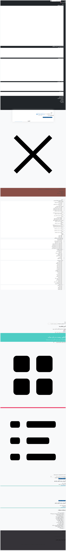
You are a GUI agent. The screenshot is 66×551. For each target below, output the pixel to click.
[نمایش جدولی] (33, 407)
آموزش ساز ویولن (58, 77)
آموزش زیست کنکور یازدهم (60, 503)
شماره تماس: (50, 115)
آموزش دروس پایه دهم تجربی (52, 31)
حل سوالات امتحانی (60, 518)
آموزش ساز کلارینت (58, 73)
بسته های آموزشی (56, 20)
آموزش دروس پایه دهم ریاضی (52, 27)
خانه (63, 4)
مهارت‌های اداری (58, 86)
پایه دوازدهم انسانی (54, 37)
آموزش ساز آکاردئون (57, 61)
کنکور (60, 42)
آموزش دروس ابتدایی (57, 6)
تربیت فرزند (60, 205)
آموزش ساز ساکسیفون (57, 68)
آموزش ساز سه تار (58, 70)
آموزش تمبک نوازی (58, 60)
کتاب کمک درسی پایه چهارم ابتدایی (55, 55)
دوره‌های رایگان (61, 520)
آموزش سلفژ (59, 79)
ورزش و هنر (61, 91)
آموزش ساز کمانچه (58, 74)
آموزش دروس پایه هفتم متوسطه (53, 22)
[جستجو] (50, 476)
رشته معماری (57, 89)
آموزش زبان (61, 96)
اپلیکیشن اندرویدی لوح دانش (58, 219)
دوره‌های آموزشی (61, 519)
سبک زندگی (62, 521)
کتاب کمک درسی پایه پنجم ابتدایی (55, 56)
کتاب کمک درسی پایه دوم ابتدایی (55, 53)
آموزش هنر (59, 93)
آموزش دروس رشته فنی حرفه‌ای (53, 38)
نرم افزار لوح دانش (60, 193)
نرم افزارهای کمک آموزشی (58, 200)
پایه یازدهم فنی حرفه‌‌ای (53, 40)
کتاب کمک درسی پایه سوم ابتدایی (55, 54)
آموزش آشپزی (58, 94)
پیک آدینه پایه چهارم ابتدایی (55, 49)
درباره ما (62, 100)
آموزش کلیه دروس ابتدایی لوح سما (58, 513)
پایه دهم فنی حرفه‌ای (53, 39)
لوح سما (62, 102)
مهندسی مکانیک (56, 88)
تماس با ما (62, 101)
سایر (61, 259)
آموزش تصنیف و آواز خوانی (56, 59)
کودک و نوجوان (60, 201)
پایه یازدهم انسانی (54, 36)
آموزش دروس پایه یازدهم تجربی (51, 32)
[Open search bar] (65, 322)
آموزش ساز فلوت (58, 72)
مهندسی (60, 87)
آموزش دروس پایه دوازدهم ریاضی (51, 29)
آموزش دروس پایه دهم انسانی (52, 35)
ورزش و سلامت (58, 92)
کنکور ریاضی (57, 44)
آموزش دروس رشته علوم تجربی (53, 30)
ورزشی (62, 528)
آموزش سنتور (59, 69)
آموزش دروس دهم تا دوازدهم (56, 25)
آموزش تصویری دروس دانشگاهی (58, 46)
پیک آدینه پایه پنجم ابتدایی (55, 50)
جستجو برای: (63, 476)
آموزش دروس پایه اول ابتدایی (54, 7)
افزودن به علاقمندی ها (62, 478)
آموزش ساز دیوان (58, 67)
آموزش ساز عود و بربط (57, 71)
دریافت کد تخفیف (61, 98)
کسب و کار (62, 523)
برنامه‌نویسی (59, 82)
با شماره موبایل (40, 113)
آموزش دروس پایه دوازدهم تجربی (51, 33)
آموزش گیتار (59, 80)
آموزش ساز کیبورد (58, 75)
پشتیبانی (62, 99)
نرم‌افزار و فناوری (60, 81)
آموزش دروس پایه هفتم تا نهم (56, 21)
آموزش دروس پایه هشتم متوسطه (53, 23)
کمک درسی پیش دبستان (57, 51)
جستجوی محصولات (61, 323)
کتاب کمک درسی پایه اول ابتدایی (55, 52)
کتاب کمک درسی (56, 13)
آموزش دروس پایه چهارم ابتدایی (53, 10)
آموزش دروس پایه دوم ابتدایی (54, 8)
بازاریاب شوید (61, 97)
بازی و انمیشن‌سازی (58, 90)
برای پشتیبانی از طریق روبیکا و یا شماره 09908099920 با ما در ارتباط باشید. (51, 189)
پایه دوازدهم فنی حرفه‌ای (53, 41)
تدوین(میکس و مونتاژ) (57, 85)
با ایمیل (48, 113)
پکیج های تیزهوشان (58, 45)
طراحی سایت (59, 84)
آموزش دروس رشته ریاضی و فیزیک (53, 26)
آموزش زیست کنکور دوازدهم (60, 481)
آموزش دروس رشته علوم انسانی (53, 34)
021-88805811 (61, 188)
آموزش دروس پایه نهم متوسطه (54, 24)
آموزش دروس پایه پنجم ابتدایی (54, 11)
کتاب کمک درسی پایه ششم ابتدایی (51, 19)
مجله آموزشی (61, 191)
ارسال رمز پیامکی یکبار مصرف (47, 117)
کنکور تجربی (57, 43)
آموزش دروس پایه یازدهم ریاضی (51, 28)
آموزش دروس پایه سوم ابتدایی (54, 9)
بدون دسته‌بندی (61, 515)
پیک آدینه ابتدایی (58, 48)
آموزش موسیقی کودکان (58, 283)
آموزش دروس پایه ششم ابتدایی (54, 12)
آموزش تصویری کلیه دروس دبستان (58, 216)
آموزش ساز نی (58, 76)
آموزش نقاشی (59, 95)
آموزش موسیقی (61, 58)
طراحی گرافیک (58, 83)
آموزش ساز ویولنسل (57, 78)
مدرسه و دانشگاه (61, 5)
